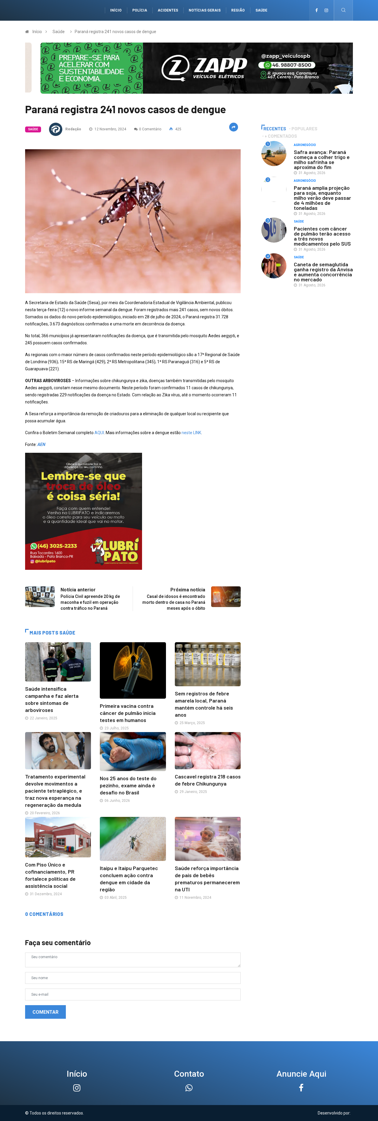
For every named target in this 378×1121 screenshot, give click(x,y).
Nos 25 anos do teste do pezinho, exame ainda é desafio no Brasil (128, 785)
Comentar (45, 1012)
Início (116, 10)
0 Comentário (150, 129)
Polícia (139, 10)
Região (238, 10)
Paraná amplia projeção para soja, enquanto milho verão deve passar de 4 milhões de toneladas (322, 197)
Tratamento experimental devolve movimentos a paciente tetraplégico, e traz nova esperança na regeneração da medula (55, 790)
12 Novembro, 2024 (110, 129)
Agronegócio (305, 145)
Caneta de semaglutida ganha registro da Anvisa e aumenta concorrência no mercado (323, 272)
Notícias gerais (205, 10)
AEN (41, 444)
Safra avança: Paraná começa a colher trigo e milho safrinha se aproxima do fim (322, 159)
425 (177, 129)
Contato (189, 1074)
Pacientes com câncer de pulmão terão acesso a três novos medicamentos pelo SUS (322, 236)
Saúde (261, 10)
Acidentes (168, 10)
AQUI (99, 432)
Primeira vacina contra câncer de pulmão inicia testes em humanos (128, 713)
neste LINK (191, 432)
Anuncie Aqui (301, 1074)
